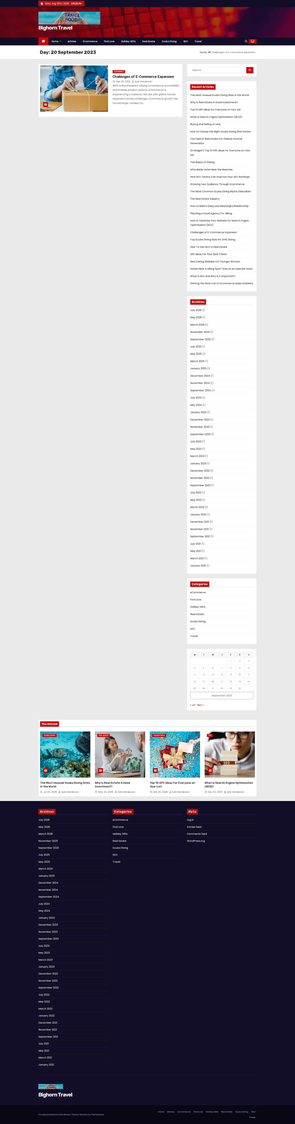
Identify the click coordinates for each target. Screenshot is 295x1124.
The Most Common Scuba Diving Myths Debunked (220, 191)
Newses (84, 1114)
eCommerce (90, 41)
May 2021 (195, 551)
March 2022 (197, 507)
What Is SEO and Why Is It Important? (212, 276)
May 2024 (196, 405)
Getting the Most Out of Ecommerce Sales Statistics (221, 283)
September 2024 (200, 390)
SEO (185, 41)
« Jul (192, 705)
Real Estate (148, 41)
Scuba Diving (169, 41)
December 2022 (200, 470)
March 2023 (197, 456)
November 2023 (199, 427)
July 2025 (195, 346)
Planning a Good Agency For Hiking (211, 213)
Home (55, 41)
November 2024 (200, 383)
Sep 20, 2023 (123, 81)
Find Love (109, 41)
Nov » (200, 705)
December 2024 (200, 376)
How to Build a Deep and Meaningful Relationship (219, 206)
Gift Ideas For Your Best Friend (208, 254)
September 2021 (200, 536)
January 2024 (198, 412)
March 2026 (197, 325)
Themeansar (97, 1114)
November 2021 (199, 529)
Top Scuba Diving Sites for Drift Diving (212, 239)
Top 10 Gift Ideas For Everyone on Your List (215, 109)
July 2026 (195, 310)
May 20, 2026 (106, 791)
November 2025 (200, 332)
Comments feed (197, 834)
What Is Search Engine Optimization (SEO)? (216, 117)
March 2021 (197, 558)
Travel (198, 41)
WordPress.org (196, 841)
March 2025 (197, 361)
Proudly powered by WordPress (54, 1114)
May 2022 (196, 500)
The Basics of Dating (202, 162)
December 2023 (200, 419)
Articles (72, 41)
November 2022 (199, 478)
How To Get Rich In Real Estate (208, 247)
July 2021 (195, 544)
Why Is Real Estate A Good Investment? (214, 102)
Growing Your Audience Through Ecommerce (217, 184)
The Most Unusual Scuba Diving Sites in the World (219, 95)
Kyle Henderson (143, 81)
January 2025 (198, 368)
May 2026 (196, 317)
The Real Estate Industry (205, 199)
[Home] (43, 41)
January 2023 (198, 463)
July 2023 (195, 441)
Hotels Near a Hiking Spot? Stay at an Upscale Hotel (221, 269)
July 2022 (195, 492)
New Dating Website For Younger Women (215, 261)
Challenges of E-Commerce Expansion (143, 77)
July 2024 (196, 397)
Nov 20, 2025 (215, 791)
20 (213, 681)
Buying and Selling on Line (205, 124)
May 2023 (196, 449)
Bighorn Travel (55, 28)
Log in (190, 820)
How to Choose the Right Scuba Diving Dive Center (220, 131)
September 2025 (200, 339)
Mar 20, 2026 (160, 791)
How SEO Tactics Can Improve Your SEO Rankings (220, 177)
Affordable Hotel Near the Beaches (211, 169)
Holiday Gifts (128, 41)
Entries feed (194, 827)
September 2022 (200, 485)
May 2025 (196, 354)
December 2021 (199, 522)
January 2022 (198, 514)
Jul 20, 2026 (50, 791)
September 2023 (200, 434)
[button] (246, 41)
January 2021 (198, 565)
